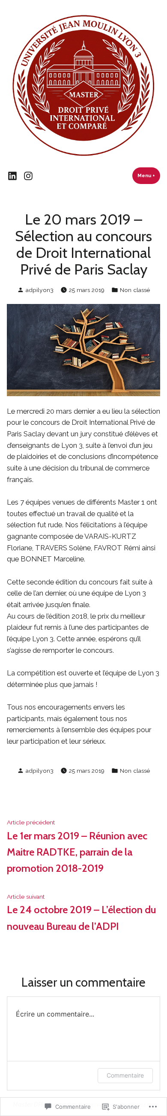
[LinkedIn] (13, 176)
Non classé (135, 289)
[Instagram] (26, 176)
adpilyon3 (40, 289)
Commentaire (125, 1075)
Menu (148, 175)
